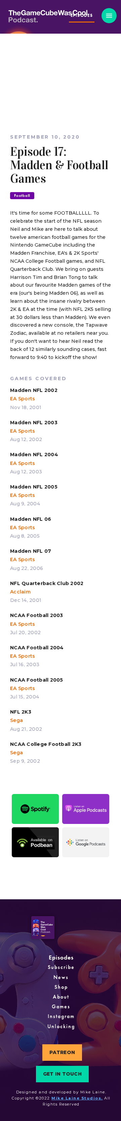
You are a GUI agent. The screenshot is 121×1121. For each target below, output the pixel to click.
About (61, 996)
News (61, 977)
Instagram (61, 1016)
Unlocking (61, 1026)
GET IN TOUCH (62, 1074)
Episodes (61, 957)
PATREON (62, 1052)
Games (61, 1006)
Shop (61, 986)
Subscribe (61, 967)
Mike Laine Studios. (77, 1098)
